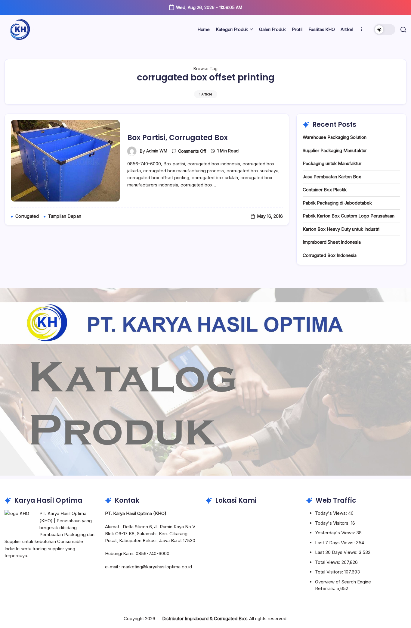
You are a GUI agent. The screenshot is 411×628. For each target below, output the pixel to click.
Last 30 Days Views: (337, 552)
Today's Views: (331, 513)
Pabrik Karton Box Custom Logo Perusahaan (348, 216)
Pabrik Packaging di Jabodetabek (337, 203)
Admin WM (156, 150)
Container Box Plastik (325, 189)
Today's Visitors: (333, 523)
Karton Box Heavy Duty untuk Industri (341, 229)
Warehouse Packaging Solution (334, 137)
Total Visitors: (329, 572)
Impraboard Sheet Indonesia (332, 242)
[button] (384, 29)
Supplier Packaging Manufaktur (335, 150)
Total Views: (328, 562)
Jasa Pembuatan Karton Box (332, 177)
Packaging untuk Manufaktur (332, 163)
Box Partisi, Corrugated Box (177, 137)
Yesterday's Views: (335, 533)
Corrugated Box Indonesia (330, 255)
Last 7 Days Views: (335, 542)
